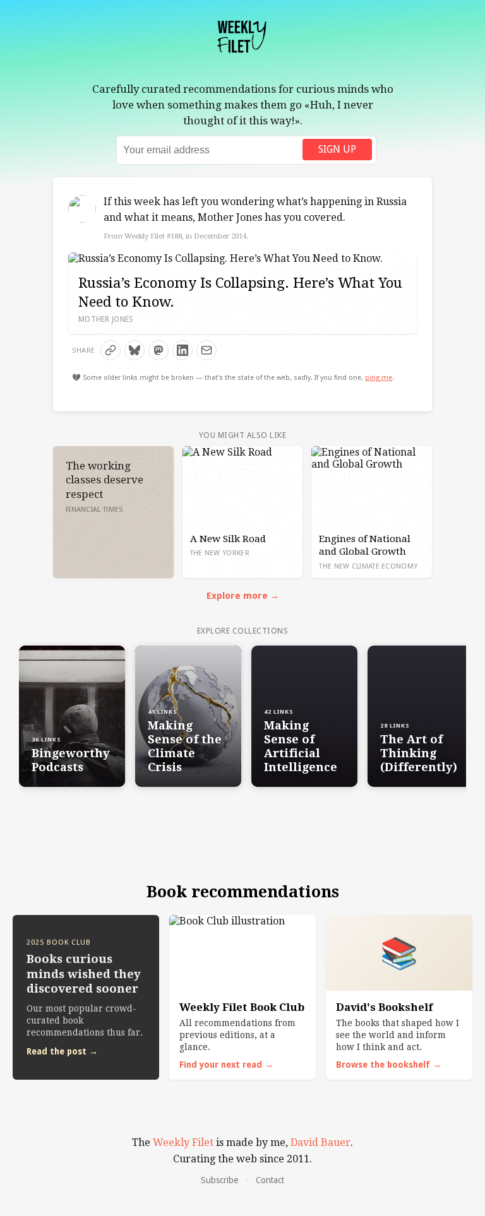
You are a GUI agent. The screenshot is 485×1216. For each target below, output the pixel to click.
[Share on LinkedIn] (182, 350)
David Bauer (320, 1142)
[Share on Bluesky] (134, 350)
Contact (270, 1180)
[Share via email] (206, 350)
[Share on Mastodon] (158, 350)
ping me (378, 378)
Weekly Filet (183, 1142)
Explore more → (243, 596)
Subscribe (219, 1180)
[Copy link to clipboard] (110, 350)
